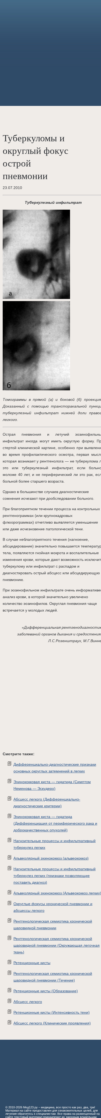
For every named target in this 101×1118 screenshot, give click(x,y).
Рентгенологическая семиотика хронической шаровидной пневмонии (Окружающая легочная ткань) (56, 945)
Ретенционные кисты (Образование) (45, 991)
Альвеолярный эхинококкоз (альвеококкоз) (51, 858)
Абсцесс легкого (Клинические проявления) (52, 1023)
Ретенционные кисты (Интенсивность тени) (51, 1012)
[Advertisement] (50, 53)
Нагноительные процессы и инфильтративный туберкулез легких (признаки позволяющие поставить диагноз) (54, 875)
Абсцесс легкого (27, 1001)
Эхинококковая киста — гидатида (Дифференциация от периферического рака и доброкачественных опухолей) (55, 823)
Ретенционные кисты (31, 963)
